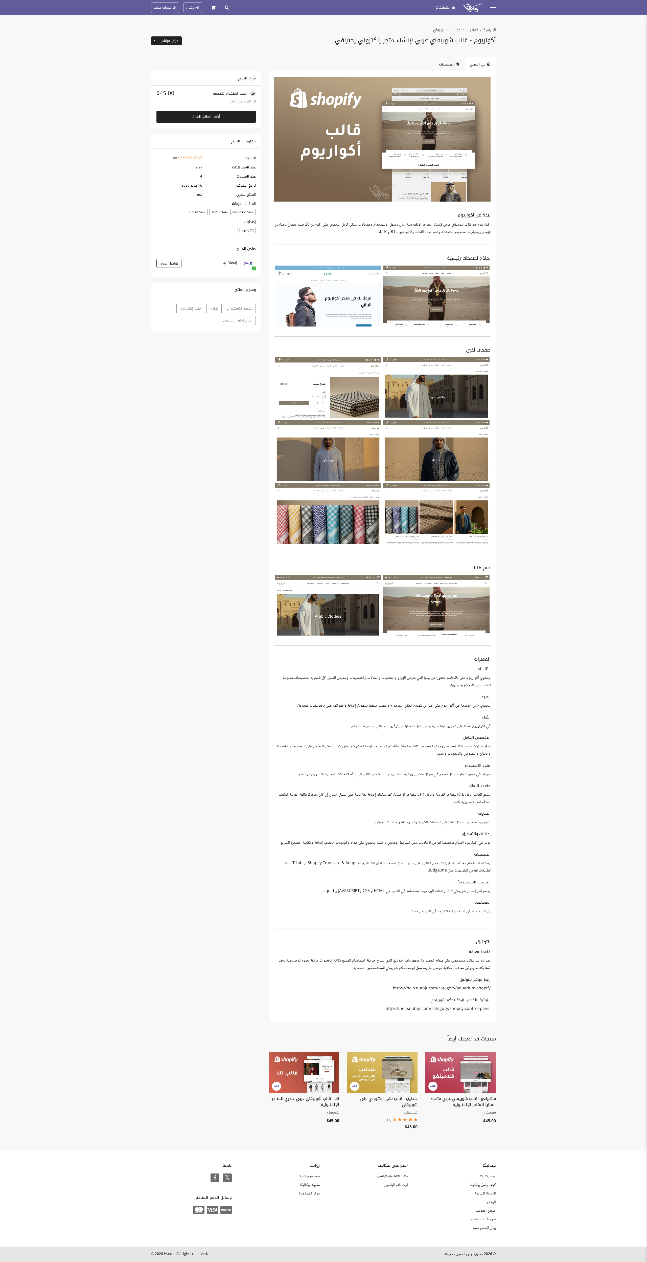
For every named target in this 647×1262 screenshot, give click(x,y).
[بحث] (227, 7)
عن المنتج (478, 64)
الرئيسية (489, 30)
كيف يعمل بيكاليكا (483, 1185)
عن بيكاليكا (488, 1176)
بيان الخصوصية (484, 1228)
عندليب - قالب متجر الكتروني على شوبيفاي (389, 1101)
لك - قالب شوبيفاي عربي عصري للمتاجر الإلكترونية (305, 1101)
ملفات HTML (219, 212)
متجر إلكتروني (190, 308)
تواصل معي (169, 263)
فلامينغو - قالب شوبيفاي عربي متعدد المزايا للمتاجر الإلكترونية (463, 1101)
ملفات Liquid (197, 212)
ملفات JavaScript (243, 212)
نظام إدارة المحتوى (237, 320)
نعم (199, 194)
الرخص (491, 1202)
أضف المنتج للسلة (206, 116)
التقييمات (447, 64)
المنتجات (472, 30)
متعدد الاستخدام (239, 308)
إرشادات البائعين (396, 1185)
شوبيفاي (439, 30)
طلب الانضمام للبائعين (392, 1176)
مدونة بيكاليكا (310, 1185)
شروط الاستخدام (483, 1219)
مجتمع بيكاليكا (309, 1176)
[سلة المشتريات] (213, 7)
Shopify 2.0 (247, 230)
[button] (436, 296)
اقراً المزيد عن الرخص (242, 102)
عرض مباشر (169, 40)
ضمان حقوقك (486, 1210)
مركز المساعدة (309, 1193)
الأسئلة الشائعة (485, 1193)
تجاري (214, 308)
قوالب (456, 30)
